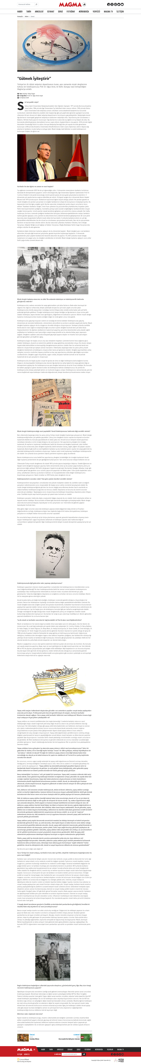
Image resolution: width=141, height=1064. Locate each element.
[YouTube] (122, 4)
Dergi (78, 1049)
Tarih (51, 1049)
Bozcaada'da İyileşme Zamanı (69, 1039)
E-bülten (57, 1054)
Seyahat (70, 1049)
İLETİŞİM (120, 11)
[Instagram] (112, 4)
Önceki (32, 1035)
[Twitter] (118, 4)
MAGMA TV (108, 11)
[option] (54, 46)
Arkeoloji (60, 1049)
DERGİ (60, 11)
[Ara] (36, 4)
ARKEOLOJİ (39, 11)
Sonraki (76, 1035)
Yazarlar (110, 1049)
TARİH (28, 11)
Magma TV (120, 1049)
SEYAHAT (50, 11)
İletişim (19, 1054)
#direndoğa (99, 1049)
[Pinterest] (115, 4)
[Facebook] (108, 4)
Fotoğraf (88, 1049)
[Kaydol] (84, 1054)
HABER (19, 11)
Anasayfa (20, 16)
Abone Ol (27, 1054)
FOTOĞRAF (71, 11)
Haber (27, 16)
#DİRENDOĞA (84, 11)
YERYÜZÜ (96, 11)
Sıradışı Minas (34, 1039)
